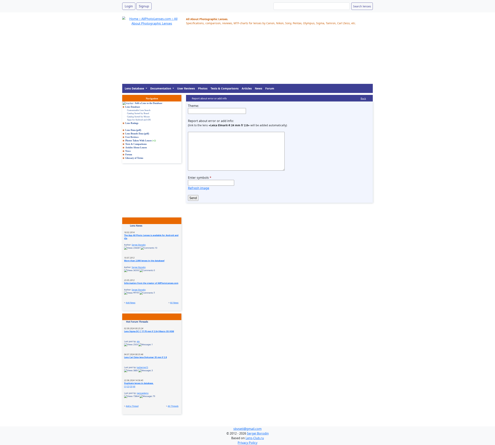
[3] (131, 386)
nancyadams (142, 393)
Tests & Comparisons (225, 88)
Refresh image (198, 188)
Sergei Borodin (139, 244)
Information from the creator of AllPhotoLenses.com (151, 283)
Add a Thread (132, 406)
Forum (269, 88)
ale (138, 341)
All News (174, 302)
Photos (202, 88)
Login (129, 6)
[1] (125, 386)
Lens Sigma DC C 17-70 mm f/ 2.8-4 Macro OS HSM (149, 331)
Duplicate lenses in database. (139, 383)
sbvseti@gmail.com (247, 429)
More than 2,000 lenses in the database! (144, 260)
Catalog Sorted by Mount (138, 116)
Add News (130, 302)
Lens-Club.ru (255, 438)
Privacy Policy (247, 443)
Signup (144, 6)
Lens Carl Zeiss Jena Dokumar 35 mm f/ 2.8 (145, 357)
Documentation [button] (161, 88)
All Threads (173, 406)
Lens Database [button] (135, 88)
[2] (128, 386)
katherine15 (142, 367)
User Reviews (186, 88)
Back (363, 98)
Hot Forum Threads (137, 321)
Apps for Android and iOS (139, 120)
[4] (134, 386)
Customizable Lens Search (138, 110)
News (258, 88)
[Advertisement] (238, 57)
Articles (247, 88)
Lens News (136, 225)
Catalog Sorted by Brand (138, 113)
